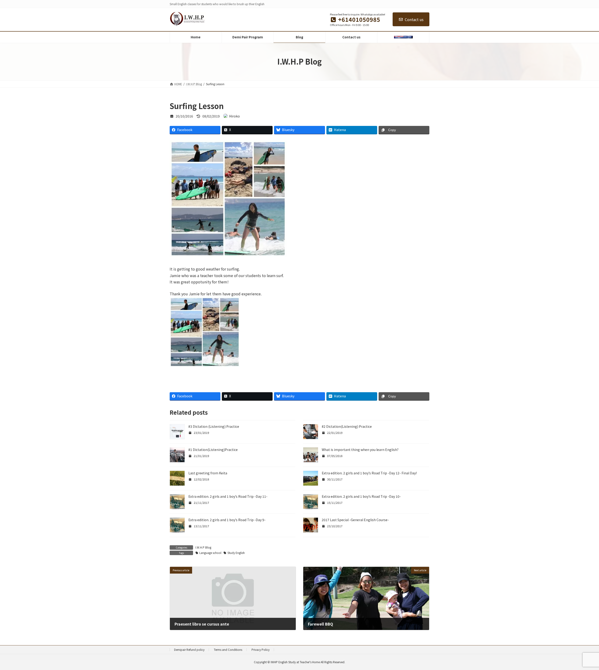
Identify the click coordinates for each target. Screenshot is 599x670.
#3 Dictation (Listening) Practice (213, 426)
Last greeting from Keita (207, 473)
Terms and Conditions (228, 650)
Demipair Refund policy (189, 650)
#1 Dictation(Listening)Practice (213, 449)
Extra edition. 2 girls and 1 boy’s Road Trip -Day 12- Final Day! (369, 473)
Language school (210, 553)
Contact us (414, 19)
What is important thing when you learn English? (360, 449)
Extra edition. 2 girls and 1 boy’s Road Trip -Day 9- (227, 519)
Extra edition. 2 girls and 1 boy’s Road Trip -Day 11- (227, 496)
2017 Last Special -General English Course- (355, 519)
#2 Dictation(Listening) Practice (347, 426)
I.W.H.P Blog (203, 547)
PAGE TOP (582, 645)
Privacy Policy (261, 650)
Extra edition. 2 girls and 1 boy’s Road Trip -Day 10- (361, 496)
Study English (236, 553)
